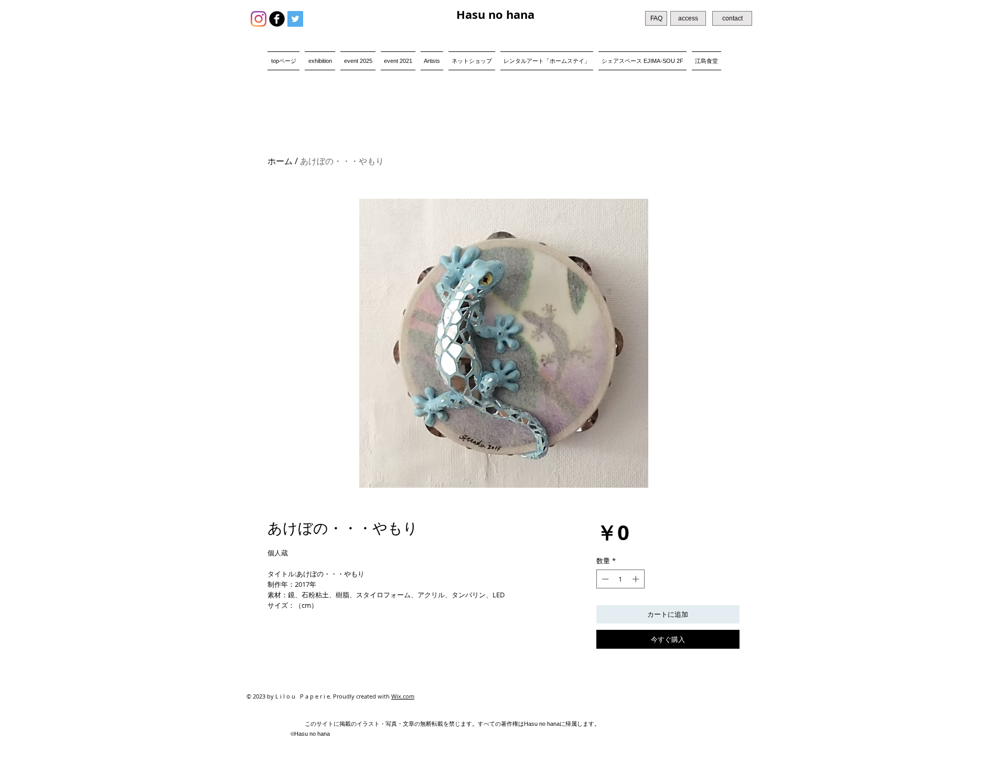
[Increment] (636, 579)
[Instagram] (258, 19)
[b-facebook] (277, 19)
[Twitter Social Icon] (295, 19)
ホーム (280, 161)
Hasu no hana (495, 14)
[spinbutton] (620, 579)
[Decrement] (604, 579)
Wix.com (402, 696)
